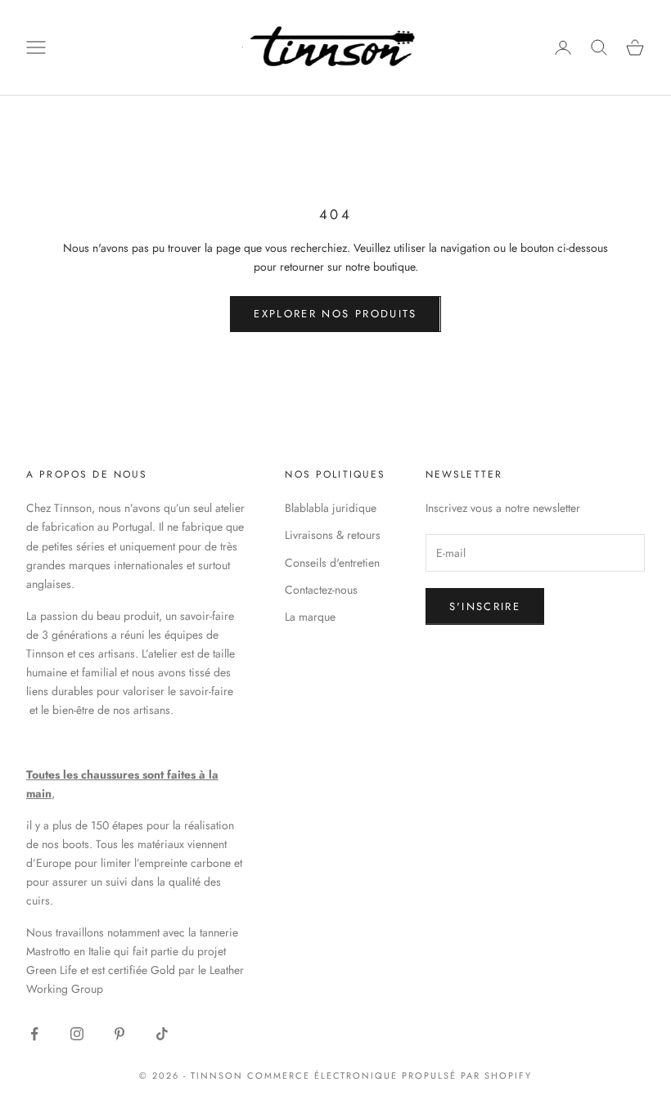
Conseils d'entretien (332, 562)
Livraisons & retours (333, 535)
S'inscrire (484, 606)
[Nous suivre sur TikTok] (162, 1034)
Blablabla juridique (330, 508)
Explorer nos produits (335, 313)
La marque (310, 616)
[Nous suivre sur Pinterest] (119, 1034)
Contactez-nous (321, 589)
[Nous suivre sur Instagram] (77, 1034)
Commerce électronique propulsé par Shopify (389, 1075)
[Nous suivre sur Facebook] (34, 1034)
